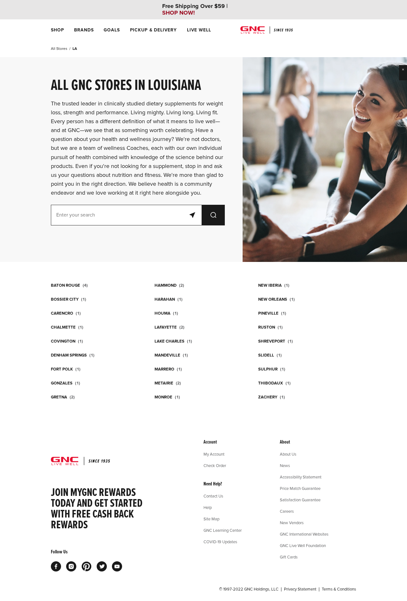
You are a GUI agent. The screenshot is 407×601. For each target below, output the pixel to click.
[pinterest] (86, 566)
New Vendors (292, 522)
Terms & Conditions (339, 589)
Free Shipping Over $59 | (195, 10)
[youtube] (117, 566)
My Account (214, 454)
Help (208, 507)
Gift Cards (289, 557)
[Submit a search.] (213, 215)
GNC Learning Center (223, 530)
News (285, 465)
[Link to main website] (266, 30)
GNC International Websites (304, 534)
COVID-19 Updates (220, 541)
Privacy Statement (300, 589)
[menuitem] (57, 30)
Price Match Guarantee (300, 488)
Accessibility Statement (300, 477)
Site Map (211, 519)
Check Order (215, 465)
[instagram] (71, 566)
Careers (287, 511)
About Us (288, 454)
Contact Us (213, 496)
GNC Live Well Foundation (303, 545)
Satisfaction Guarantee (300, 500)
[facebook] (56, 566)
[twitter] (102, 566)
